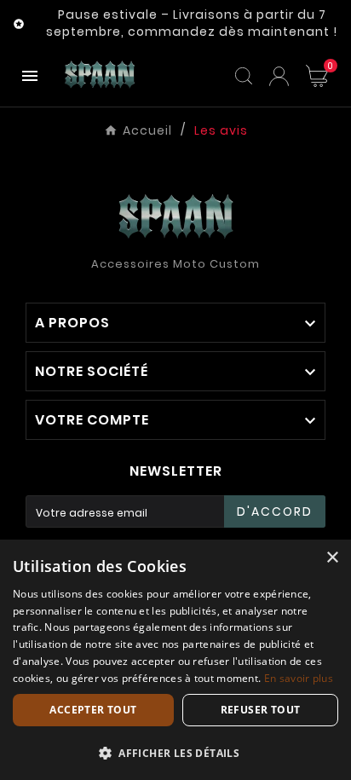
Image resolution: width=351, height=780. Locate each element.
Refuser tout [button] (261, 709)
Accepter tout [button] (92, 709)
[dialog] (175, 660)
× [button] (331, 558)
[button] (175, 752)
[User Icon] (279, 76)
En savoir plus (298, 678)
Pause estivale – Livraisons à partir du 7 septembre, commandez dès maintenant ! (191, 23)
